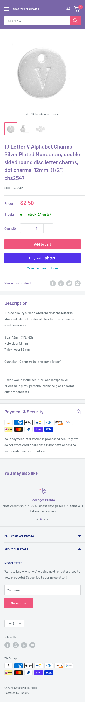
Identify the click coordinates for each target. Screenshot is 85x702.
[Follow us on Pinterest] (24, 645)
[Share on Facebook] (53, 283)
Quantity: (11, 228)
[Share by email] (78, 283)
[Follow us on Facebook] (7, 645)
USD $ (10, 623)
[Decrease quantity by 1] (25, 228)
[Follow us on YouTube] (32, 645)
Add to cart (42, 244)
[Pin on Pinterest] (61, 283)
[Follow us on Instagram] (16, 645)
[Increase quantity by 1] (48, 228)
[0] (77, 9)
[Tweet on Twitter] (69, 283)
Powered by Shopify (16, 693)
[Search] (75, 20)
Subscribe (19, 603)
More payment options (42, 268)
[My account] (68, 9)
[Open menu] (6, 9)
